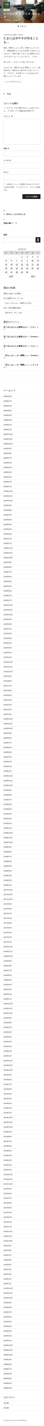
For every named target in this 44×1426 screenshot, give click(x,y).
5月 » (33, 276)
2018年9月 (8, 847)
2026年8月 (8, 396)
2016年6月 (8, 975)
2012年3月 (8, 1217)
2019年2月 (8, 823)
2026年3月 (8, 420)
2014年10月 (8, 1070)
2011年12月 (8, 1231)
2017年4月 (8, 928)
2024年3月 (8, 534)
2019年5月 (8, 809)
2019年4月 (8, 814)
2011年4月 (7, 1269)
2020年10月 (8, 728)
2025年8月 (8, 453)
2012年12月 (8, 1174)
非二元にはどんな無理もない (16, 327)
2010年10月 (8, 1298)
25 (38, 268)
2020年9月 (8, 733)
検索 (5, 235)
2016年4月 (8, 985)
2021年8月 (8, 681)
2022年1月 (8, 657)
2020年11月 (8, 724)
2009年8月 (8, 1364)
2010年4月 (8, 1326)
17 (32, 264)
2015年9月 (8, 1018)
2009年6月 (8, 1374)
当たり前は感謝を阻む (12, 308)
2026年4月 (8, 415)
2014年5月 (8, 1094)
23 (27, 268)
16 (27, 264)
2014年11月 (8, 1065)
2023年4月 (8, 586)
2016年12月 (8, 947)
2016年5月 (8, 980)
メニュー (23, 26)
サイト (6, 172)
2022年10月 (8, 615)
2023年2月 (8, 596)
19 (6, 268)
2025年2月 (8, 482)
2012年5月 (8, 1208)
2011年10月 (8, 1241)
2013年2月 (8, 1165)
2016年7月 (8, 970)
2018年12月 (8, 833)
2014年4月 (8, 1099)
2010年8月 (8, 1307)
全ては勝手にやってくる (13, 298)
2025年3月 (8, 477)
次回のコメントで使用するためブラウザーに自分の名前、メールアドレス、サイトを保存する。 (22, 187)
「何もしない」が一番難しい (16, 355)
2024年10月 (8, 501)
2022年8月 (8, 624)
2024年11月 (8, 496)
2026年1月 (8, 430)
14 (17, 264)
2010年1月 (8, 1341)
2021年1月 (8, 714)
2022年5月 (8, 638)
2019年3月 (8, 819)
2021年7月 (8, 686)
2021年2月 (8, 710)
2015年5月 (8, 1037)
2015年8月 (8, 1023)
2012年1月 (8, 1227)
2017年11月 (8, 894)
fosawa (20, 35)
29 (22, 272)
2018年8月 (8, 852)
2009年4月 (8, 1383)
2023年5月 (8, 581)
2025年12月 (8, 434)
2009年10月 (8, 1355)
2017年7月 (8, 914)
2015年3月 (8, 1046)
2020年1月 (8, 771)
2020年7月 (8, 743)
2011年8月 (7, 1250)
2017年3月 (8, 933)
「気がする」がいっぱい (13, 313)
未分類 (9, 94)
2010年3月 (8, 1331)
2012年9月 (8, 1189)
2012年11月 (8, 1179)
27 (11, 272)
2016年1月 (8, 999)
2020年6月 (8, 747)
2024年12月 (8, 491)
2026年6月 (8, 406)
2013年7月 (8, 1141)
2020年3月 (8, 762)
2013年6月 (8, 1146)
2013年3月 (8, 1160)
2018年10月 (8, 842)
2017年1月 (8, 942)
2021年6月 (8, 690)
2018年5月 (8, 866)
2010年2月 (8, 1336)
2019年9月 (8, 790)
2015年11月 (8, 1008)
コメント (8, 116)
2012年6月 (8, 1203)
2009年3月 (8, 1388)
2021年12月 (8, 662)
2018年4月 (8, 871)
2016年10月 (8, 956)
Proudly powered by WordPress (15, 1420)
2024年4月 (8, 529)
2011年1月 (7, 1284)
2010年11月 (8, 1293)
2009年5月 (8, 1378)
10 (32, 260)
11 (38, 260)
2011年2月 (7, 1279)
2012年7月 (8, 1198)
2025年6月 (8, 463)
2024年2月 (8, 539)
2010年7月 (8, 1312)
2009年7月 (8, 1369)
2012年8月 (8, 1194)
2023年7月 (8, 572)
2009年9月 (8, 1360)
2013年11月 (8, 1122)
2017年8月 (8, 909)
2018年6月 (8, 861)
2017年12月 (8, 890)
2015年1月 (8, 1056)
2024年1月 (8, 543)
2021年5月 (8, 695)
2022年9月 (8, 619)
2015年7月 (8, 1027)
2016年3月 (8, 989)
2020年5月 (8, 752)
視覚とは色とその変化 (12, 294)
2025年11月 (8, 439)
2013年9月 (8, 1132)
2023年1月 (8, 600)
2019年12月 (8, 776)
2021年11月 (8, 667)
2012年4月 (8, 1212)
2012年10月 (8, 1184)
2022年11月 (8, 610)
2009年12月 (8, 1345)
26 (6, 272)
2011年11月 (8, 1236)
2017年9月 (8, 904)
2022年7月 (8, 629)
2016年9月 (8, 961)
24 (32, 268)
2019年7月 (8, 800)
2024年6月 (8, 520)
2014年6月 (8, 1089)
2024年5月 (8, 524)
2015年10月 (8, 1013)
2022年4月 (8, 643)
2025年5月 (8, 467)
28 (17, 272)
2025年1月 (8, 486)
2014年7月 (8, 1084)
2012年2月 (8, 1222)
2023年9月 (8, 562)
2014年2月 (8, 1108)
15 (22, 264)
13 (11, 264)
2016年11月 (8, 951)
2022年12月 (8, 605)
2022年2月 (8, 653)
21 (17, 268)
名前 (6, 148)
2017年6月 (8, 918)
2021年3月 (8, 705)
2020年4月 (8, 757)
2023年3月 (8, 591)
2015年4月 (8, 1042)
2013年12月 (8, 1117)
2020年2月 (8, 766)
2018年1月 (8, 885)
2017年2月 (8, 937)
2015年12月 (8, 1004)
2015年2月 (8, 1051)
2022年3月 (8, 648)
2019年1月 (8, 828)
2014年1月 (8, 1113)
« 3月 (11, 276)
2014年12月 (8, 1061)
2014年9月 (8, 1075)
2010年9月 (8, 1303)
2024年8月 (8, 510)
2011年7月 (7, 1255)
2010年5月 (8, 1322)
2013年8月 (8, 1137)
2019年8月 (8, 795)
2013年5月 (8, 1151)
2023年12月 (8, 548)
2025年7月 (8, 458)
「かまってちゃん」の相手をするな (18, 303)
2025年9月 (8, 449)
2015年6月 (8, 1032)
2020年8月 (8, 738)
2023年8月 (8, 567)
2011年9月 (7, 1246)
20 (11, 268)
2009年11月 (8, 1350)
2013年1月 (8, 1170)
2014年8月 (8, 1080)
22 (22, 268)
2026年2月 (8, 425)
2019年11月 (8, 781)
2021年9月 (8, 676)
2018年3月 (8, 876)
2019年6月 (8, 804)
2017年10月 (8, 899)
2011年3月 (7, 1274)
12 (6, 264)
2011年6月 (7, 1260)
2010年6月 (8, 1317)
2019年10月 (8, 785)
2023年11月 (8, 553)
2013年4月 (8, 1155)
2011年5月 (7, 1265)
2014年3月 (8, 1103)
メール (7, 160)
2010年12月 (8, 1288)
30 (27, 272)
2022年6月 (8, 633)
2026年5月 (8, 411)
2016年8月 (8, 966)
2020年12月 (8, 719)
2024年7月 (8, 515)
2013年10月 (8, 1127)
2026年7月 (8, 401)
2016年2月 (8, 994)
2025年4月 (8, 472)
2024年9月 (8, 505)
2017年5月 (8, 923)
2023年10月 (8, 558)
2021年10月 (8, 672)
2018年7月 (8, 857)
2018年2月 (8, 880)
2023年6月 (8, 577)
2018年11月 (8, 838)
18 (38, 264)
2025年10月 (8, 444)
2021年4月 (8, 700)
